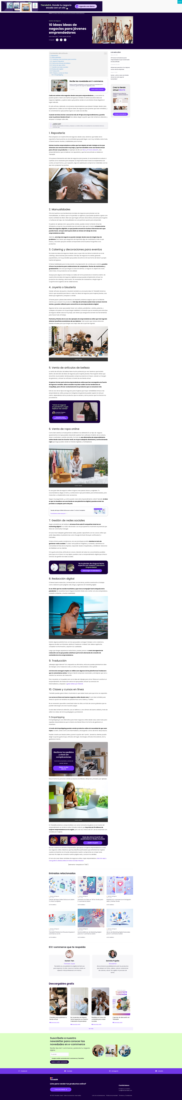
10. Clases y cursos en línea (59, 73)
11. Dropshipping (58, 75)
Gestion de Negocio (55, 21)
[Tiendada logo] (54, 1079)
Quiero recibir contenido (59, 1062)
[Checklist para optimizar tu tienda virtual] (58, 1001)
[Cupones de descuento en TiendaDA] (121, 1001)
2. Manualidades (56, 57)
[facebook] (57, 40)
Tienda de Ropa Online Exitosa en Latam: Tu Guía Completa (67, 510)
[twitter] (61, 40)
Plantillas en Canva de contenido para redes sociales (99, 1019)
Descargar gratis (55, 1022)
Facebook (24, 1071)
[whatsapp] (65, 40)
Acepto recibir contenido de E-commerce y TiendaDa (68, 1058)
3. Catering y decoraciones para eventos (63, 59)
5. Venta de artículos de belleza (60, 63)
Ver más (91, 1028)
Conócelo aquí (56, 127)
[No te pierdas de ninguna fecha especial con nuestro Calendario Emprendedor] (79, 1001)
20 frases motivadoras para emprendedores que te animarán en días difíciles (120, 59)
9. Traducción (55, 71)
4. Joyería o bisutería (57, 61)
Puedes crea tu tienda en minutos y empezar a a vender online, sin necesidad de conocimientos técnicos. (78, 125)
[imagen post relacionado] (62, 885)
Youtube (69, 1071)
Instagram (115, 1071)
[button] (63, 768)
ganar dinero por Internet (75, 684)
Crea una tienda (60, 1089)
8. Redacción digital (57, 69)
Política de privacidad (112, 1095)
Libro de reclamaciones (98, 1095)
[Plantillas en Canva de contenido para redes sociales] (100, 1001)
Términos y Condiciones (125, 1095)
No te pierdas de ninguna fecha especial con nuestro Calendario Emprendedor (79, 1019)
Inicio (50, 13)
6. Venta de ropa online (58, 65)
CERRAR (179, 1)
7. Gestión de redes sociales (59, 67)
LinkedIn (160, 1071)
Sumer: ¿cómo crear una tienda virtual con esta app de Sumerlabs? (120, 77)
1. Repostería (54, 55)
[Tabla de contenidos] (105, 53)
